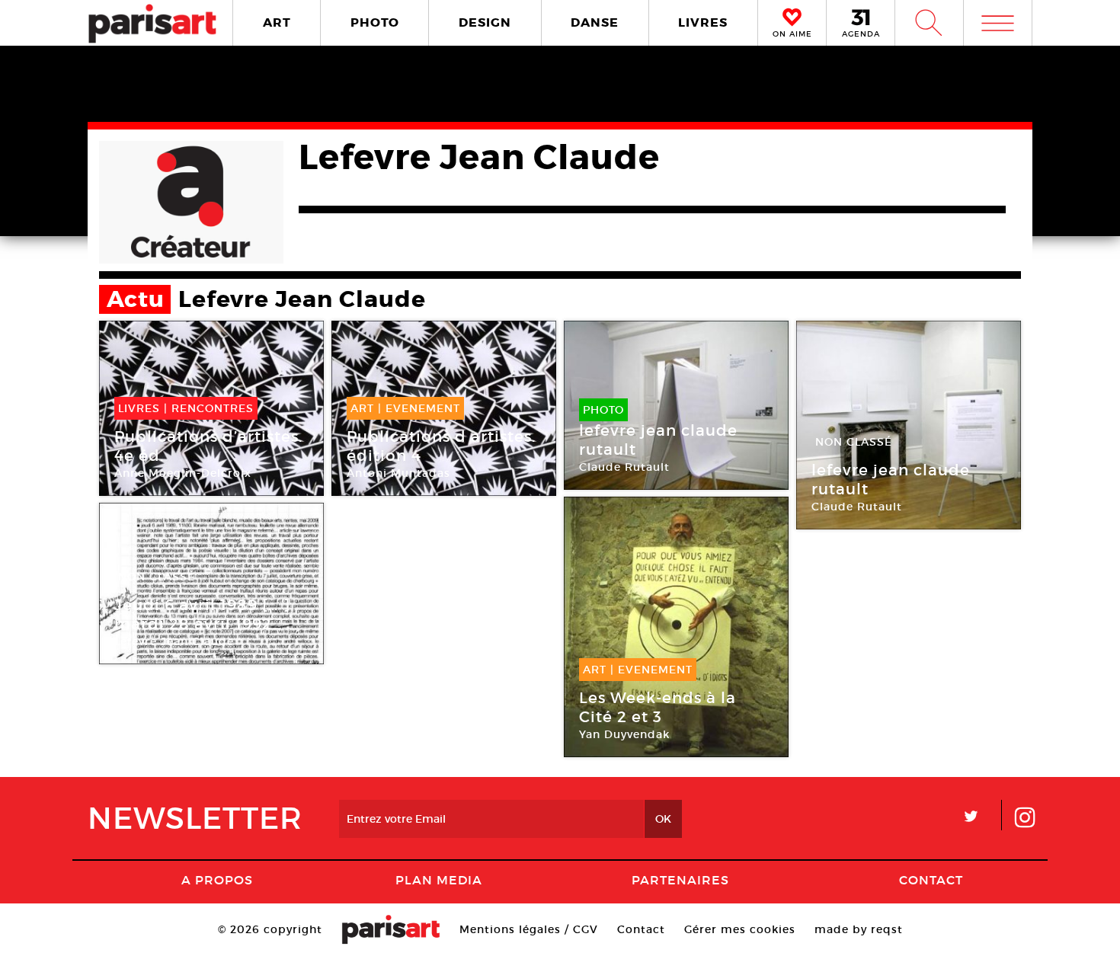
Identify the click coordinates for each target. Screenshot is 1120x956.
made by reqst (858, 929)
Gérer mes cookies (739, 929)
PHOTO (374, 22)
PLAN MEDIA (438, 879)
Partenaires (680, 879)
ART (277, 22)
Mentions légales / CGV (528, 929)
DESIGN (485, 22)
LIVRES (703, 22)
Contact (931, 879)
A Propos (217, 879)
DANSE (595, 22)
